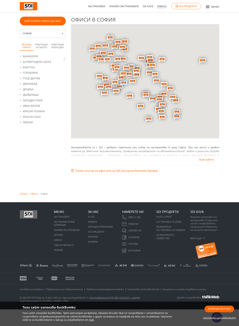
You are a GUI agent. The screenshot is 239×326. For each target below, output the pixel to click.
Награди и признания (100, 226)
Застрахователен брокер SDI (28, 214)
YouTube (133, 243)
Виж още (195, 238)
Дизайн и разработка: (189, 297)
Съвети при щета (64, 245)
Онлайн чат (135, 230)
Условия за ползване (31, 289)
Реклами (93, 236)
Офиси (161, 6)
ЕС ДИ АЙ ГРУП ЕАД (30, 297)
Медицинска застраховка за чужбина (170, 228)
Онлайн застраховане (124, 6)
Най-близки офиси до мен (42, 21)
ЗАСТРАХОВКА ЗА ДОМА (169, 221)
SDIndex (92, 221)
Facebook (133, 237)
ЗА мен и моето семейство (165, 237)
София (27, 33)
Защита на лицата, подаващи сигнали (184, 289)
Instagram (134, 250)
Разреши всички (219, 308)
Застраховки (96, 6)
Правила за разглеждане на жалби (105, 289)
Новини (58, 250)
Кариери (93, 241)
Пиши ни (133, 224)
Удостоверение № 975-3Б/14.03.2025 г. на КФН (114, 297)
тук (91, 319)
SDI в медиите (96, 231)
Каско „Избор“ (164, 216)
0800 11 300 (134, 217)
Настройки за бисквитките (143, 289)
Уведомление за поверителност (64, 289)
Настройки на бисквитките (219, 317)
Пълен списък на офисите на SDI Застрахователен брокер (116, 171)
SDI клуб (148, 6)
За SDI (91, 216)
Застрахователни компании (64, 223)
